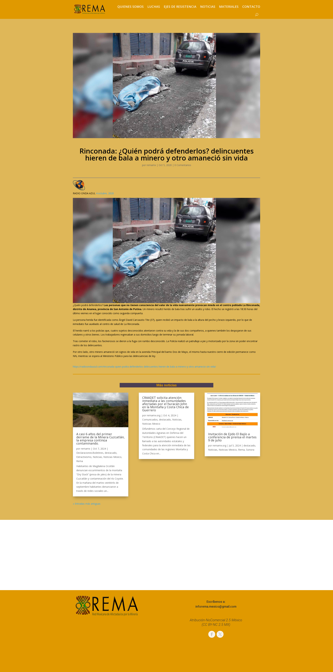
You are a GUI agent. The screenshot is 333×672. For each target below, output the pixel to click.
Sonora (250, 449)
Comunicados (150, 419)
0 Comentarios (182, 165)
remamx (151, 165)
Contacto (251, 7)
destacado (111, 452)
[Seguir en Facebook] (211, 634)
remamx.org (153, 415)
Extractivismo (83, 457)
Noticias (207, 7)
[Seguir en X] (220, 634)
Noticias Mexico (112, 457)
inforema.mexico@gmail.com (215, 606)
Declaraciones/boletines (89, 452)
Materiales (228, 7)
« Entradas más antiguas (86, 503)
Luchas (153, 7)
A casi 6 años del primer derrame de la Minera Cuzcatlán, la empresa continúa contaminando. (100, 438)
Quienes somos (130, 7)
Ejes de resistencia (180, 7)
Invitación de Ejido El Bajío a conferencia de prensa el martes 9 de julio (232, 437)
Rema (79, 461)
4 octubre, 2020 (105, 193)
